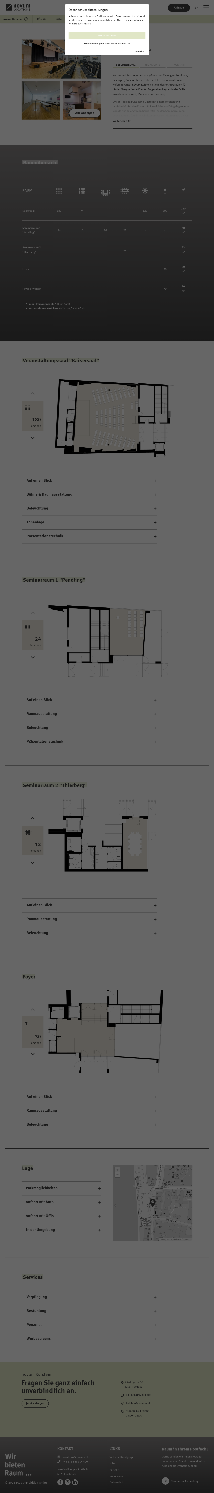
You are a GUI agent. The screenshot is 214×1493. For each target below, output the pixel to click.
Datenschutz (139, 51)
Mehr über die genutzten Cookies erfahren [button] (105, 43)
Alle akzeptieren (107, 35)
